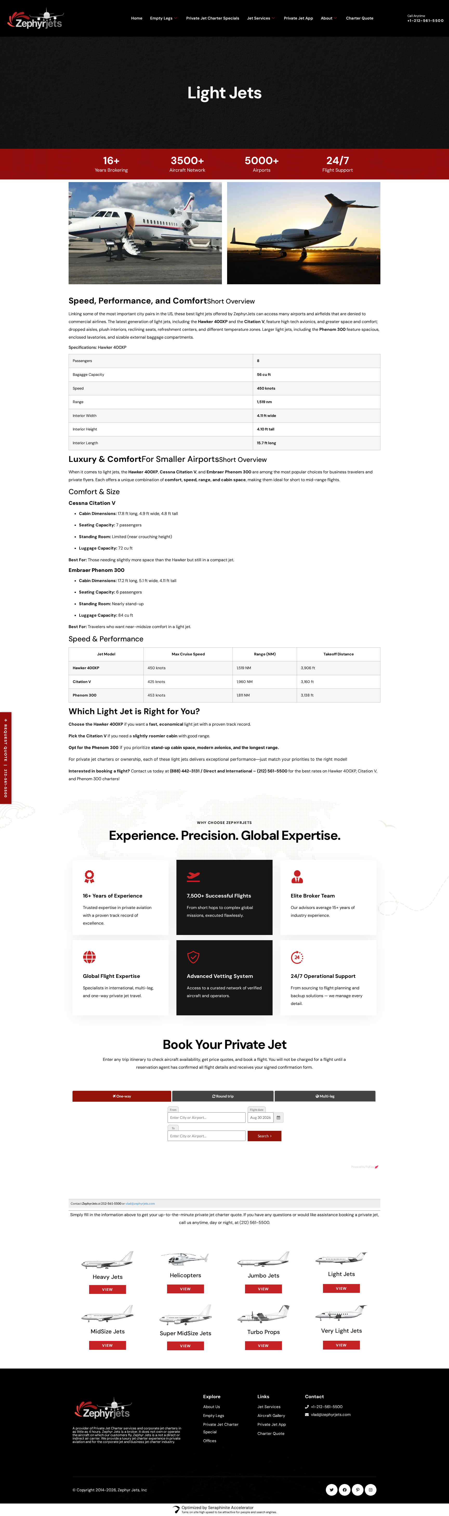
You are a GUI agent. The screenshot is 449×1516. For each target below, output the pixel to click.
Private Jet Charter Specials (212, 18)
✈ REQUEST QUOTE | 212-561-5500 (6, 758)
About (326, 18)
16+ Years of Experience (112, 895)
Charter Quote (359, 18)
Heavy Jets (108, 1277)
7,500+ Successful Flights (219, 895)
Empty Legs (161, 18)
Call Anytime (416, 16)
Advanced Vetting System (220, 976)
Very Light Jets (341, 1330)
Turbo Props (263, 1332)
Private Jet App (298, 18)
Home (136, 18)
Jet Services (258, 18)
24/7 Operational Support (323, 976)
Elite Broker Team (313, 895)
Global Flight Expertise (111, 976)
